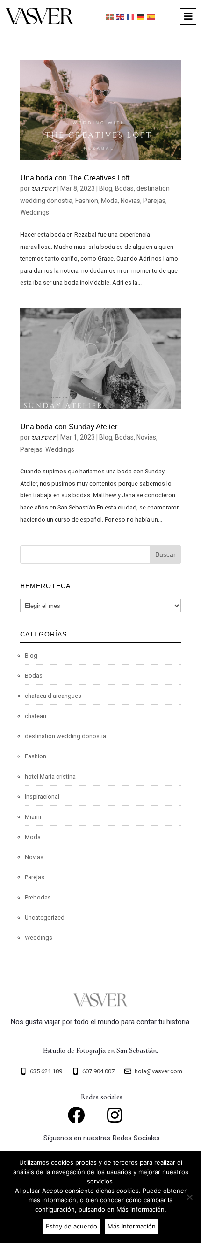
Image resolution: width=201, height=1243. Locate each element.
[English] (120, 16)
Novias (130, 200)
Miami (33, 816)
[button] (188, 16)
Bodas (124, 188)
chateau (35, 715)
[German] (141, 16)
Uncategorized (45, 917)
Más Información (132, 1226)
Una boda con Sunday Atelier (68, 427)
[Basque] (110, 16)
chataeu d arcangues (53, 695)
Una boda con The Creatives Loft (74, 178)
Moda (109, 200)
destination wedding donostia (65, 736)
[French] (131, 16)
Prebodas (38, 897)
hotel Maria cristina (50, 776)
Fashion (86, 200)
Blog (105, 188)
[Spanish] (151, 16)
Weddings (34, 212)
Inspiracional (42, 796)
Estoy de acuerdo (71, 1226)
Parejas (154, 200)
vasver (43, 187)
